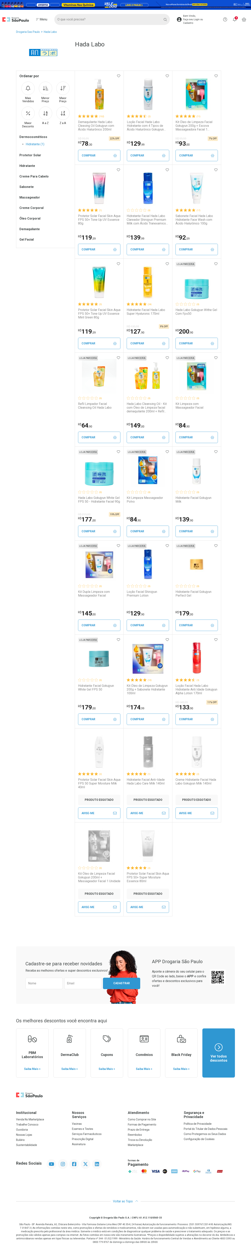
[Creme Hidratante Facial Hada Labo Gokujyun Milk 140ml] (196, 752)
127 (135, 331)
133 (184, 707)
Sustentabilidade (26, 1145)
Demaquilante (29, 229)
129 (136, 143)
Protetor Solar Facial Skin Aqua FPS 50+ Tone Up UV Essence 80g (99, 219)
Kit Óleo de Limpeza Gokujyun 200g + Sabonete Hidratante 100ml (147, 689)
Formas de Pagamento (142, 1124)
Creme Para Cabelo (34, 176)
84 (183, 425)
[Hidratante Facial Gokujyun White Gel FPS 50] (99, 658)
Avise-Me (88, 813)
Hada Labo (50, 31)
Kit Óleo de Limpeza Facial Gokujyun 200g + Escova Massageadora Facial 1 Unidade (194, 126)
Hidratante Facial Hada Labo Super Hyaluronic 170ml (146, 311)
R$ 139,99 (133, 326)
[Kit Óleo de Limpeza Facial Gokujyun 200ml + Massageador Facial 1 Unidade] (99, 846)
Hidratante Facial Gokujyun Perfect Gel (193, 593)
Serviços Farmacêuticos (87, 1134)
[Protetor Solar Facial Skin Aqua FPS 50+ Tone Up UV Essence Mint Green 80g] (99, 282)
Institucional (26, 1113)
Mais (28, 100)
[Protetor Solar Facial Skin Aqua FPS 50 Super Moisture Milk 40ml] (99, 752)
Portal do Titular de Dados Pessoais (205, 1128)
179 (184, 613)
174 (135, 707)
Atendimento (138, 1113)
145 (87, 613)
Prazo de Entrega (138, 1129)
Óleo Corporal (29, 218)
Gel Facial (26, 239)
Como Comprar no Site (142, 1119)
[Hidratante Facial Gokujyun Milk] (196, 470)
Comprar (88, 155)
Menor (45, 100)
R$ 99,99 (83, 138)
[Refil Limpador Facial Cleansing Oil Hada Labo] (99, 376)
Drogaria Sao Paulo (28, 31)
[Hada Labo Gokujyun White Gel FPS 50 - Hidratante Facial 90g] (99, 470)
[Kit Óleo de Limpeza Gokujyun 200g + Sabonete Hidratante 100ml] (148, 658)
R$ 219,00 (84, 514)
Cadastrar (121, 983)
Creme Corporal (31, 208)
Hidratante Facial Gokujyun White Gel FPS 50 (96, 687)
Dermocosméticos (33, 137)
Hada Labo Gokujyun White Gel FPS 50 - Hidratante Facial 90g (99, 499)
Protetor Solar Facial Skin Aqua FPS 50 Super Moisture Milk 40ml (99, 783)
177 (87, 519)
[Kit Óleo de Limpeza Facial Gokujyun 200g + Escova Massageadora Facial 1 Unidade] (196, 94)
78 (85, 143)
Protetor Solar (30, 155)
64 (85, 425)
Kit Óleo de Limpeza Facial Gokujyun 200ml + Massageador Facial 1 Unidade (99, 877)
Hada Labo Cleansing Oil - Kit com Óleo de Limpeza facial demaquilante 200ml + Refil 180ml (147, 407)
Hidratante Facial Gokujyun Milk (193, 499)
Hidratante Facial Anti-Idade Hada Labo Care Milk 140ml (146, 781)
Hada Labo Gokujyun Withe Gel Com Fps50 (196, 311)
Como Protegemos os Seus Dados (205, 1134)
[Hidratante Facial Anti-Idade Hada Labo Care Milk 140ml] (148, 752)
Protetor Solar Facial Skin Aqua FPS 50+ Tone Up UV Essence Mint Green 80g (99, 313)
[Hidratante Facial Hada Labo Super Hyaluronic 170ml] (148, 282)
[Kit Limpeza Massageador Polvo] (148, 470)
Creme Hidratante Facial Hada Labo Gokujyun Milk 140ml (196, 781)
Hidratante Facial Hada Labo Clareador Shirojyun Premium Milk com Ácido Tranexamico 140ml (146, 219)
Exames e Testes (82, 1128)
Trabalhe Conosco (27, 1124)
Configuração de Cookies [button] (199, 1139)
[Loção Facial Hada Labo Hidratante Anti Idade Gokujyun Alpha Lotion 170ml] (196, 658)
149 (135, 425)
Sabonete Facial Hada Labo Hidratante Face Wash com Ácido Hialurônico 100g (194, 219)
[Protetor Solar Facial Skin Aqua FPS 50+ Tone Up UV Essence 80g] (99, 188)
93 (183, 143)
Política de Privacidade (198, 1123)
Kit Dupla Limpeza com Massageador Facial (94, 593)
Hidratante (27, 166)
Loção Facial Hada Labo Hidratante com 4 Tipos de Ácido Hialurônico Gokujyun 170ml (145, 126)
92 (183, 237)
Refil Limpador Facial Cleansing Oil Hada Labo (95, 405)
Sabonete (26, 187)
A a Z (45, 123)
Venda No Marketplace (30, 1119)
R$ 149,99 (182, 702)
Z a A (63, 123)
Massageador (29, 197)
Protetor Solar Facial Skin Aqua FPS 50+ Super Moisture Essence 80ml (148, 877)
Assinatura (78, 1144)
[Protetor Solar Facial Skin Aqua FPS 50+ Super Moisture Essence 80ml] (148, 846)
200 (184, 331)
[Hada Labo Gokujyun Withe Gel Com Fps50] (196, 282)
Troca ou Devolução (140, 1139)
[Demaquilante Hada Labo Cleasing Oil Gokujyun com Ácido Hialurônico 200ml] (99, 94)
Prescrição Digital (82, 1139)
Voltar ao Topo (123, 1201)
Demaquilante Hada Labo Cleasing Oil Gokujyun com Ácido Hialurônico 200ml (96, 125)
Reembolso (135, 1134)
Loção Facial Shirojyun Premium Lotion (142, 593)
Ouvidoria (22, 1129)
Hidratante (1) (35, 144)
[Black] (125, 5)
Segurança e (194, 1115)
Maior (62, 100)
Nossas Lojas (24, 1134)
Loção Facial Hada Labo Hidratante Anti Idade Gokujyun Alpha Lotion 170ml (196, 689)
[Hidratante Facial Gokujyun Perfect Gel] (196, 564)
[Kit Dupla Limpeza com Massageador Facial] (99, 564)
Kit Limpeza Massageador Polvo (145, 499)
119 (87, 237)
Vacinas (77, 1123)
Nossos (79, 1115)
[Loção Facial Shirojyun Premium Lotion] (148, 564)
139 (135, 237)
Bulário (20, 1139)
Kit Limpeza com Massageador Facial (189, 405)
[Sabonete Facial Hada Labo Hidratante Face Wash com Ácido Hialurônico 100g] (196, 188)
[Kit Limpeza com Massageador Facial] (196, 376)
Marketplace (135, 1145)
